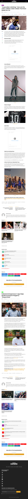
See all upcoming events (5, 268)
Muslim (7, 373)
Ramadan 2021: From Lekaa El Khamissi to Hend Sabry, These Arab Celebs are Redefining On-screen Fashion (20, 209)
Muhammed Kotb (8, 213)
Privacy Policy (14, 493)
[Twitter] (2, 35)
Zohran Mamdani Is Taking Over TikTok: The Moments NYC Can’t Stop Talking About (20, 400)
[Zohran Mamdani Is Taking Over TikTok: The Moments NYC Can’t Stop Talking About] (20, 394)
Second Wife (13, 373)
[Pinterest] (2, 39)
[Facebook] (2, 33)
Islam (5, 373)
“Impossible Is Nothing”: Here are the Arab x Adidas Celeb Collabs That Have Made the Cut (20, 378)
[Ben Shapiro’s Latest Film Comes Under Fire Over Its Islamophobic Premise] (8, 394)
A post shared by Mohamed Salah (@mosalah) (14, 61)
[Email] (2, 42)
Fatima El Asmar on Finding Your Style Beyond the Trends (7, 230)
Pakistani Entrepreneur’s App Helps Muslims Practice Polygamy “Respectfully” (8, 208)
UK (21, 373)
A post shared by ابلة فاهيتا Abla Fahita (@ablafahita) (15, 148)
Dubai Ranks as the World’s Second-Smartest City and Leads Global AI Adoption (7, 412)
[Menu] (2, 1)
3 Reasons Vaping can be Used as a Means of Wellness (8, 378)
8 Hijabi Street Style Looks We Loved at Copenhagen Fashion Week (20, 230)
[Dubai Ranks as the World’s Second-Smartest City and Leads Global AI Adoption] (8, 406)
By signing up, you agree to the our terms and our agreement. (10, 493)
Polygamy (10, 373)
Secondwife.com (18, 373)
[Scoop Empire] (14, 1)
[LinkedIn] (2, 37)
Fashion (3, 5)
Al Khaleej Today (15, 123)
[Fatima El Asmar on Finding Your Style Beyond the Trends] (8, 225)
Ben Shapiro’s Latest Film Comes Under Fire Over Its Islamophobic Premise (7, 399)
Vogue (15, 102)
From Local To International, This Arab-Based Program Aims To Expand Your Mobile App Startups (14, 369)
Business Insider (15, 346)
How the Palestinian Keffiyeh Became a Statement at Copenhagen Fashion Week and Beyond (7, 242)
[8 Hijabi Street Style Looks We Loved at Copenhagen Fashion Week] (20, 225)
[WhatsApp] (2, 41)
